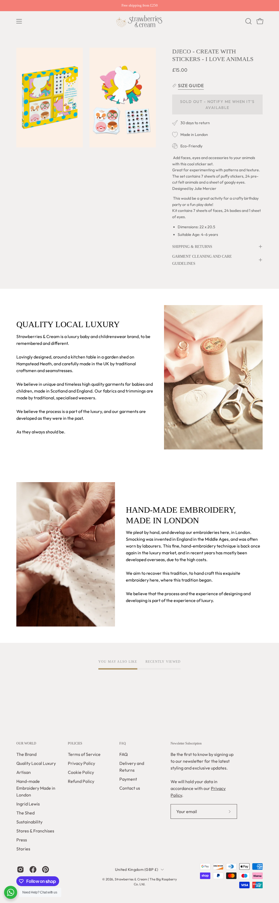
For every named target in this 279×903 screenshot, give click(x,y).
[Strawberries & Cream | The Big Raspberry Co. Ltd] (139, 21)
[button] (248, 21)
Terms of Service (84, 754)
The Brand (26, 754)
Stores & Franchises (35, 831)
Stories (23, 849)
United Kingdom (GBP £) (136, 869)
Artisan (23, 772)
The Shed (25, 813)
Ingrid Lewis (28, 804)
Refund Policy (81, 781)
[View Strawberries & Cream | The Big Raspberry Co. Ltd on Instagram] (20, 869)
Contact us (129, 788)
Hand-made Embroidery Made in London (35, 788)
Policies (75, 743)
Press (21, 840)
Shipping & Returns (192, 246)
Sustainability (29, 822)
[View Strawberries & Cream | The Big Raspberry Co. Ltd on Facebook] (33, 869)
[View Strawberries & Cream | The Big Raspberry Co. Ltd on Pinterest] (45, 869)
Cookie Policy (81, 772)
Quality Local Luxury (36, 763)
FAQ (122, 743)
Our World (26, 743)
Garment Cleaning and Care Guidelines (202, 260)
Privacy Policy (81, 763)
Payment (128, 779)
